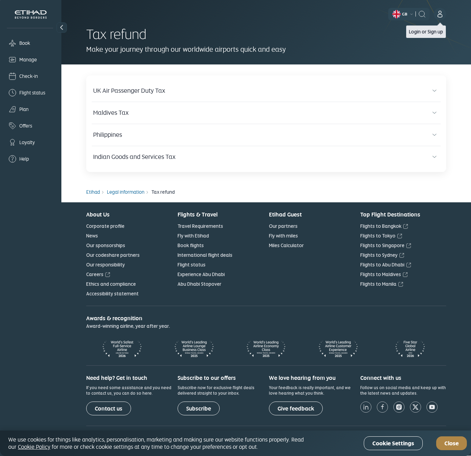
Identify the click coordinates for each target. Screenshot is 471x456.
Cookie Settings (393, 443)
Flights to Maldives (380, 274)
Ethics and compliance (111, 284)
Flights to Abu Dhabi (382, 265)
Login (415, 32)
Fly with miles (283, 236)
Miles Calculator (286, 245)
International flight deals (205, 255)
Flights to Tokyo (377, 236)
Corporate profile (105, 226)
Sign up (435, 32)
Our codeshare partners (113, 255)
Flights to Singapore (382, 245)
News (92, 236)
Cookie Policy (34, 446)
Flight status (192, 265)
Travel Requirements (200, 226)
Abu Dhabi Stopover (199, 284)
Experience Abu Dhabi (201, 274)
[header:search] (422, 13)
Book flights (191, 245)
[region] (235, 443)
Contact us (108, 408)
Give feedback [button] (296, 408)
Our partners (283, 226)
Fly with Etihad (193, 236)
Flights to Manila (378, 284)
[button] (62, 27)
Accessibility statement (112, 294)
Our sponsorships (105, 245)
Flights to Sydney (379, 255)
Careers (94, 274)
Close (451, 443)
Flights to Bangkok (380, 226)
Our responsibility (105, 265)
